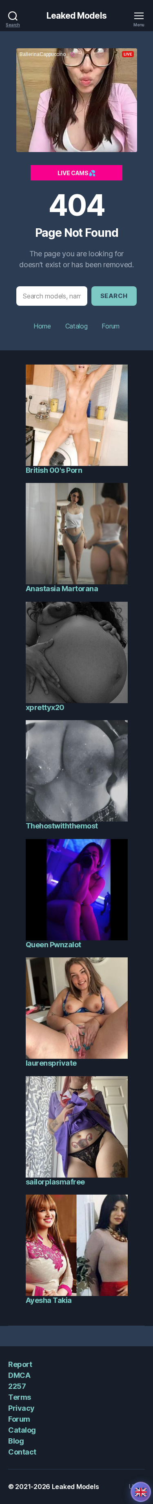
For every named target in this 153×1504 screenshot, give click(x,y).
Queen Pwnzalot (53, 944)
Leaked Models (76, 15)
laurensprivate (51, 1063)
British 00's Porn (54, 470)
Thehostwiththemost (62, 826)
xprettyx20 (45, 707)
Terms (19, 1397)
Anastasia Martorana (62, 588)
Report (20, 1364)
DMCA (19, 1375)
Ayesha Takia (49, 1300)
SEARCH (114, 296)
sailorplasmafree (55, 1182)
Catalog (76, 326)
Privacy (21, 1408)
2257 (17, 1386)
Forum (111, 326)
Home (42, 326)
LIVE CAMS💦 (76, 172)
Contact (22, 1452)
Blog (16, 1441)
